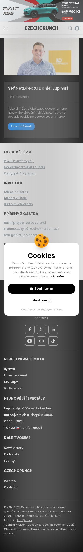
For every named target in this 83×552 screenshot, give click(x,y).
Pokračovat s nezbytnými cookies (41, 309)
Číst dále (57, 276)
